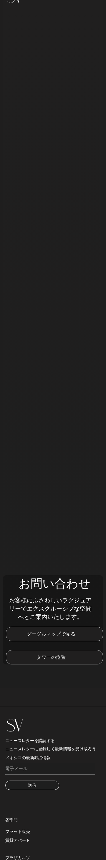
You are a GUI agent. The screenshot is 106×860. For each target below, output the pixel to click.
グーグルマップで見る (51, 634)
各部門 (11, 819)
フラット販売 (17, 831)
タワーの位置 (51, 657)
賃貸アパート (17, 840)
